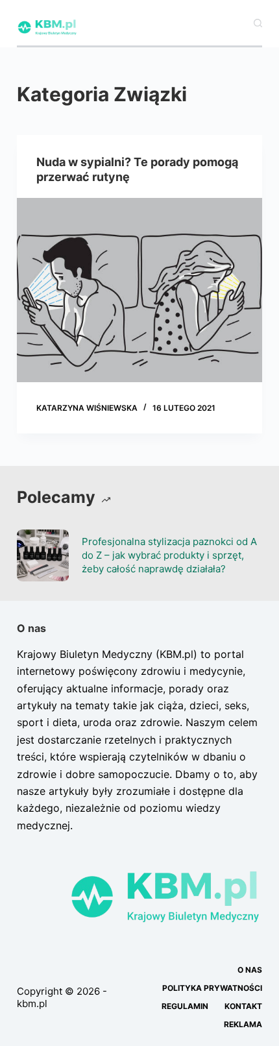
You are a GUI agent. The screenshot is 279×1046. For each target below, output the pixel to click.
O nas (249, 970)
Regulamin (185, 1006)
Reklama (243, 1024)
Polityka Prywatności (212, 988)
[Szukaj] (258, 23)
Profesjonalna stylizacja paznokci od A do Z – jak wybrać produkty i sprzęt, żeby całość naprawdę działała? (169, 555)
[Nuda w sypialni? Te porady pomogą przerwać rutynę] (139, 290)
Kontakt (243, 1006)
